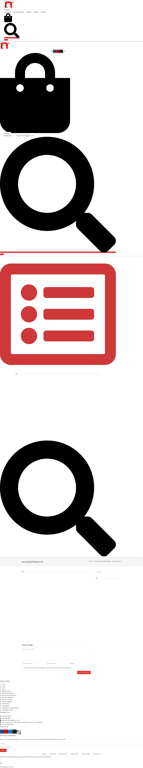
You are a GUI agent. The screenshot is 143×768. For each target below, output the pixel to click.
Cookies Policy (74, 754)
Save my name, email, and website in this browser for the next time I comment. (47, 668)
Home (44, 754)
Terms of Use (63, 754)
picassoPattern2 (116, 561)
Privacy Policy (86, 754)
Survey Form (97, 754)
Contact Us (52, 754)
